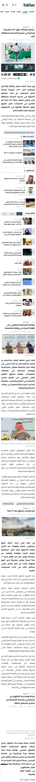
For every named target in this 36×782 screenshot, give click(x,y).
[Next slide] (4, 53)
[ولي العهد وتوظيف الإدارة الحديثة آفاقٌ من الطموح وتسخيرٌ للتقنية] (30, 191)
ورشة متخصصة (8, 503)
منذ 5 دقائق (21, 183)
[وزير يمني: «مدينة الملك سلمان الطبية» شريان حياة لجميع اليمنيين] (30, 203)
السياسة (21, 199)
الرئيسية (31, 11)
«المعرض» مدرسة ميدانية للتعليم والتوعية (14, 179)
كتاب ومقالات (20, 176)
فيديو (7, 11)
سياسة (19, 11)
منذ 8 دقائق (21, 195)
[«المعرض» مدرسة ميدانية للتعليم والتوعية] (30, 179)
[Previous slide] (32, 53)
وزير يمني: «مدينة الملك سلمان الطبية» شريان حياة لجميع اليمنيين (14, 203)
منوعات (18, 250)
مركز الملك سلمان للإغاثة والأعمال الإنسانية (19, 132)
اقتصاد (13, 11)
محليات (25, 11)
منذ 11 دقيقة (20, 206)
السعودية (26, 27)
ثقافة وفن (17, 219)
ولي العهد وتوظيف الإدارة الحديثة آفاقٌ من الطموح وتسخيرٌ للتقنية (14, 191)
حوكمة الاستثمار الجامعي (25, 503)
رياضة (19, 270)
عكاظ (32, 27)
